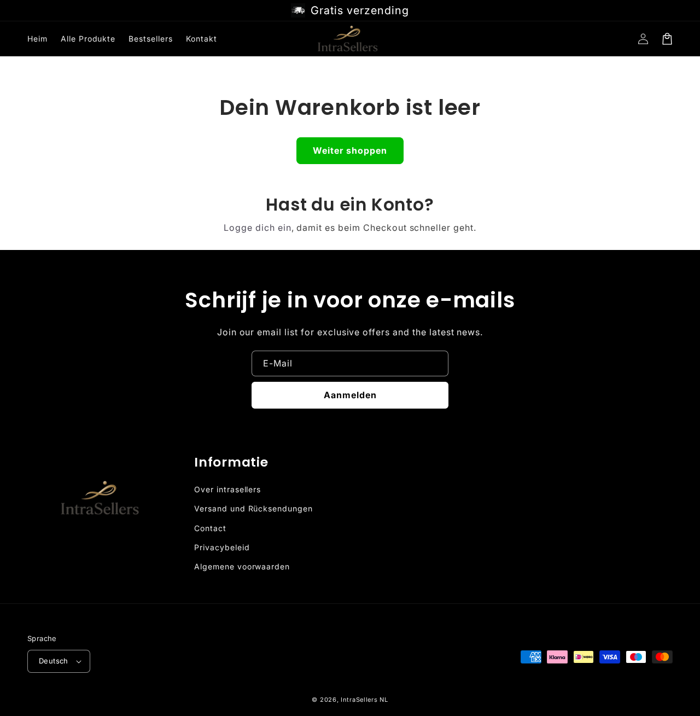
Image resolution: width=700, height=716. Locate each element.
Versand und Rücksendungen (253, 508)
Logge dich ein (257, 227)
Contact (210, 528)
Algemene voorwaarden (242, 566)
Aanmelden (350, 394)
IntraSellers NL (364, 699)
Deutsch (53, 660)
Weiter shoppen (350, 150)
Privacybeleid (221, 547)
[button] (667, 39)
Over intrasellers (227, 489)
